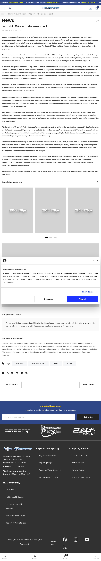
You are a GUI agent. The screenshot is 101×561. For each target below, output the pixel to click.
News (10, 14)
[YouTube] (87, 539)
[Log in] (90, 8)
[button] (97, 182)
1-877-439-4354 (17, 466)
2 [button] (50, 237)
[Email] (26, 372)
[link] (17, 210)
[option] (17, 212)
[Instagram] (75, 539)
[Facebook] (3, 372)
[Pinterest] (12, 372)
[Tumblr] (17, 372)
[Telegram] (22, 372)
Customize (48, 299)
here (38, 171)
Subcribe (88, 417)
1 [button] (46, 237)
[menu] (3, 8)
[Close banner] (97, 260)
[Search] (10, 8)
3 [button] (55, 237)
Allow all (82, 299)
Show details (87, 292)
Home (3, 14)
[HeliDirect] (17, 431)
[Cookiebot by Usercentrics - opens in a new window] (83, 260)
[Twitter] (8, 372)
